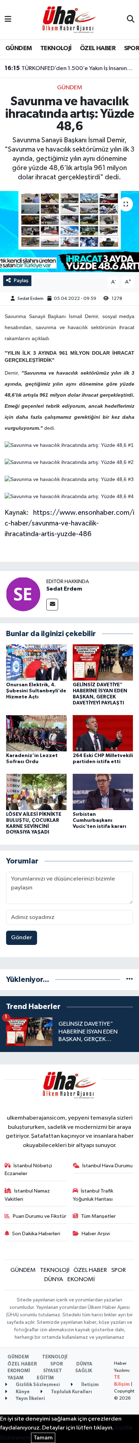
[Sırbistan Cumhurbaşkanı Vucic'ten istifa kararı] (103, 792)
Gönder (21, 938)
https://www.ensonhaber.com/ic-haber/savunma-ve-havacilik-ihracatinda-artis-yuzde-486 (70, 523)
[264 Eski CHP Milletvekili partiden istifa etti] (103, 733)
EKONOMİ (81, 1279)
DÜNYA (53, 1279)
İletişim (89, 1385)
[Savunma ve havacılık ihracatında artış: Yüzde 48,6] (69, 232)
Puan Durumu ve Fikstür (39, 1216)
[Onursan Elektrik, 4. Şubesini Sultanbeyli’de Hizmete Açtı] (36, 662)
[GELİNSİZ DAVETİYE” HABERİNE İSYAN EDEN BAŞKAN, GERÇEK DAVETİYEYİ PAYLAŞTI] (103, 662)
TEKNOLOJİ (56, 48)
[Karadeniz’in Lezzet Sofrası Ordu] (36, 733)
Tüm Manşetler (98, 1216)
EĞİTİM (45, 1378)
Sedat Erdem (30, 298)
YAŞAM (15, 1378)
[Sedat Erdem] (23, 594)
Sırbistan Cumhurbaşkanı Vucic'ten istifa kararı (99, 820)
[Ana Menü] (8, 19)
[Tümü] (129, 980)
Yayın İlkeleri (30, 1398)
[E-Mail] (52, 604)
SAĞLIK (83, 1371)
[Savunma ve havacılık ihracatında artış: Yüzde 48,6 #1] (69, 445)
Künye (22, 1392)
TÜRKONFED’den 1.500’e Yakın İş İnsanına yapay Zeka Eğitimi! (70, 68)
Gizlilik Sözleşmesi (37, 1385)
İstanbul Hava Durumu (107, 1165)
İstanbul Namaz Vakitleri (27, 1194)
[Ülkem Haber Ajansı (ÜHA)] (69, 19)
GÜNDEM (18, 48)
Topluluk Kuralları (71, 1392)
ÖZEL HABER (97, 48)
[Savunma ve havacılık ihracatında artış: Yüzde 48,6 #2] (69, 462)
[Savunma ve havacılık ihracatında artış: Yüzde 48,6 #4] (69, 496)
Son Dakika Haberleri (36, 1233)
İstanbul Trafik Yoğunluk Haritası (93, 1194)
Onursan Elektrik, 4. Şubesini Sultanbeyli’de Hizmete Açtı (36, 690)
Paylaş (21, 280)
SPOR (118, 1270)
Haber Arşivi (96, 1233)
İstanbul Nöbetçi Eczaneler (28, 1169)
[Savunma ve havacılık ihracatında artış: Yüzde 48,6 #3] (69, 479)
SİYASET (52, 1371)
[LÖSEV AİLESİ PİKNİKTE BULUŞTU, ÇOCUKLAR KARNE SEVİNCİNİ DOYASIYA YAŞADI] (36, 792)
